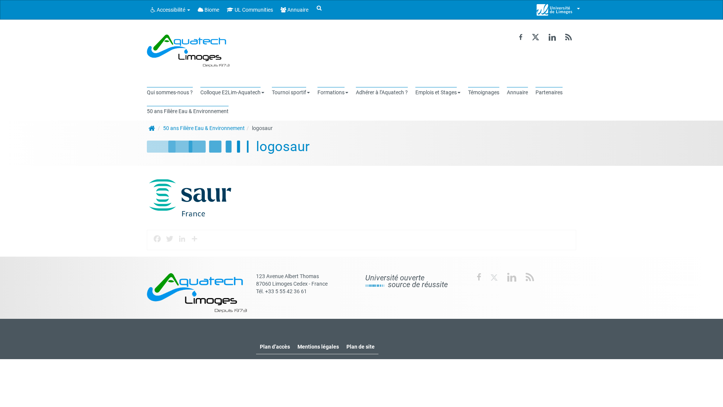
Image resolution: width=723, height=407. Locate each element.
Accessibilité (171, 10)
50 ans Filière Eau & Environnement (204, 128)
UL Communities (253, 10)
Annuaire (297, 10)
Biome (211, 10)
